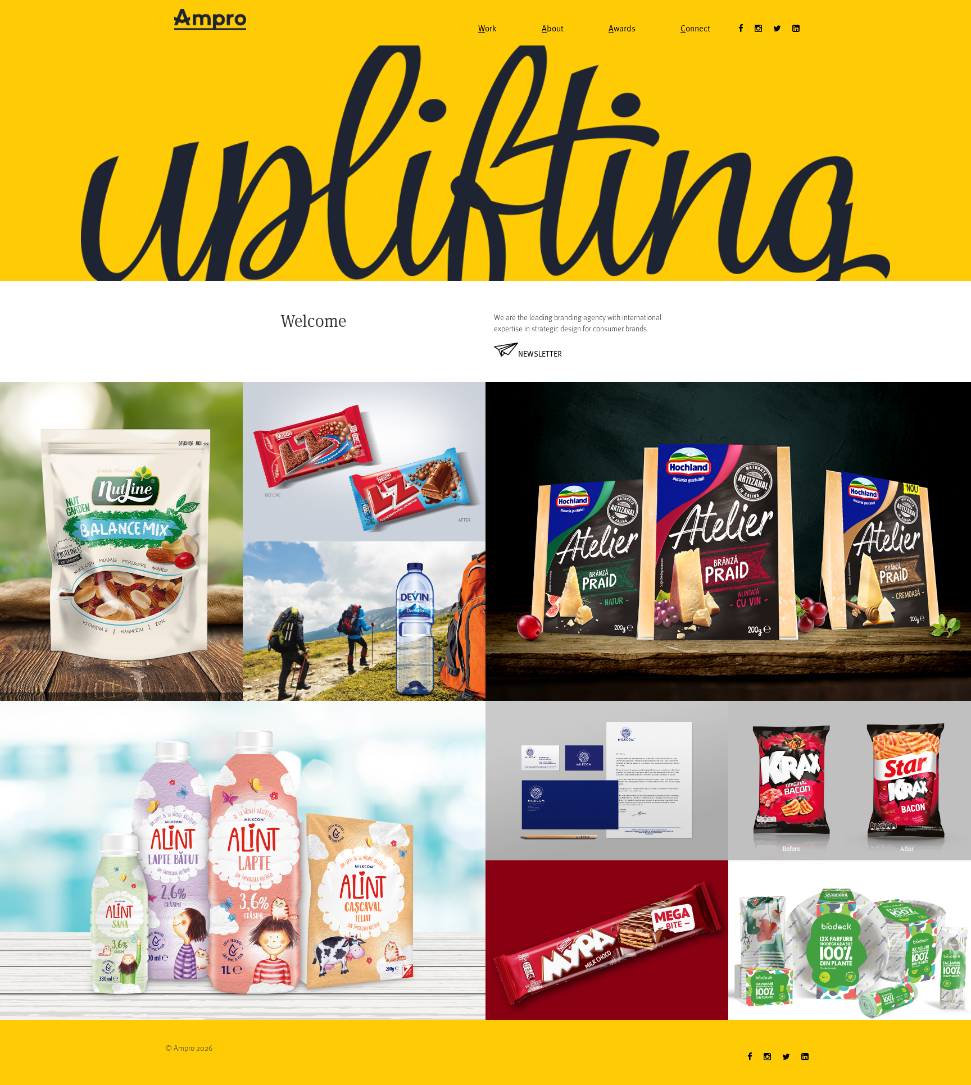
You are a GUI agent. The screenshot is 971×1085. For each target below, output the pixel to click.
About (553, 28)
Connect (695, 28)
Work (487, 28)
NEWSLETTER (540, 353)
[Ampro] (210, 15)
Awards (622, 28)
